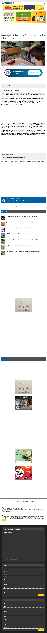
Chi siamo (5, 532)
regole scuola (41, 161)
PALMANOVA (5, 627)
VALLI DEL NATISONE (6, 629)
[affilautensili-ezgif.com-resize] (23, 9)
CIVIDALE (4, 616)
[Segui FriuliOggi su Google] (23, 72)
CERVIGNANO (5, 611)
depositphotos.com (13, 559)
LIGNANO (4, 622)
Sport (4, 587)
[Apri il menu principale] (44, 3)
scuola (2, 162)
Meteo (3, 359)
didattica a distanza (9, 161)
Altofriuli (4, 576)
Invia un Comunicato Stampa (19, 501)
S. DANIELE (5, 619)
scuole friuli (10, 162)
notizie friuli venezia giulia (31, 161)
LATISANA (5, 614)
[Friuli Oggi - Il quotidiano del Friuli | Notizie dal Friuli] (21, 3)
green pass (16, 161)
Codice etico (10, 532)
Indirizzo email (5, 512)
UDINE (4, 603)
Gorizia (4, 579)
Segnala (32, 501)
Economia (5, 584)
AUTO (4, 595)
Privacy (3, 515)
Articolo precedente (18, 206)
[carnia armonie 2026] (23, 311)
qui (24, 157)
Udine (4, 571)
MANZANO (5, 624)
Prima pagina (5, 568)
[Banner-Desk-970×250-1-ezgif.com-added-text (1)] (23, 21)
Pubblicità (28, 501)
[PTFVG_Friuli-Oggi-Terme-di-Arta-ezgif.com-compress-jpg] (23, 409)
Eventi (4, 589)
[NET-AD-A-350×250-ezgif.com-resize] (23, 462)
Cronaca (4, 582)
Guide (4, 592)
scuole (6, 162)
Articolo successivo (29, 206)
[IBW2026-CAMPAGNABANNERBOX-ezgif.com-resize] (23, 479)
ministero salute (22, 161)
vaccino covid (16, 162)
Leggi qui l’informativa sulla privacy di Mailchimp (28, 517)
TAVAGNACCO (5, 608)
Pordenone (5, 574)
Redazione (9, 85)
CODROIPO (5, 606)
